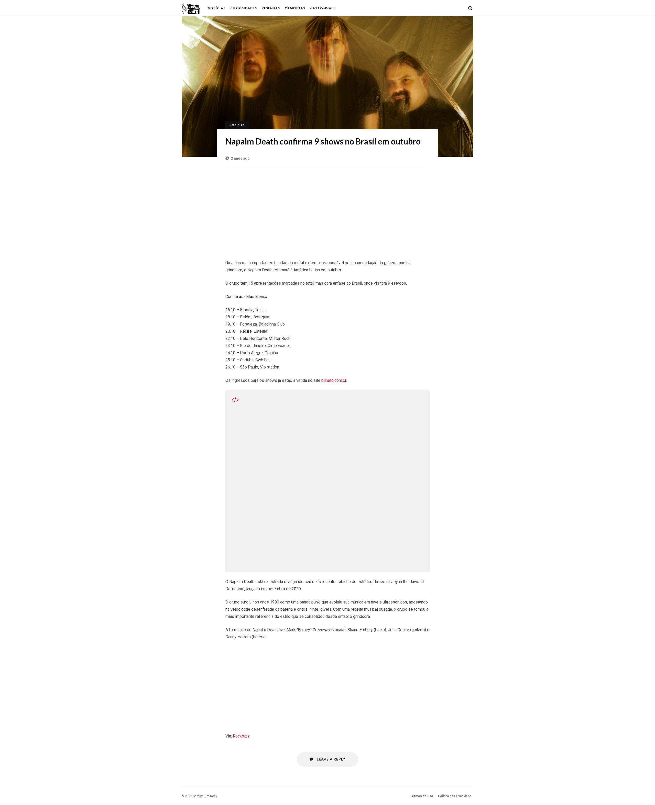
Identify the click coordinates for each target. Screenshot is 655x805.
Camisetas (295, 8)
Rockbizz (241, 736)
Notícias (216, 8)
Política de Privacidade (454, 796)
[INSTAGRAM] (456, 8)
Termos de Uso (421, 796)
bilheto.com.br (333, 380)
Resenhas (271, 8)
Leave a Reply (330, 759)
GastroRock (322, 8)
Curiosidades (243, 8)
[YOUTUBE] (463, 8)
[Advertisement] (327, 210)
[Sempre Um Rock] (192, 8)
